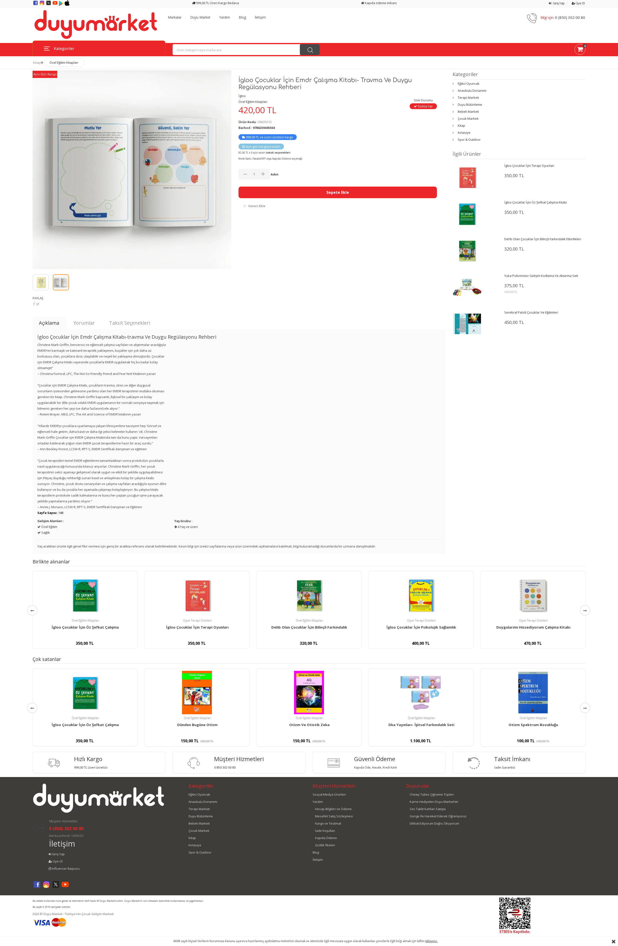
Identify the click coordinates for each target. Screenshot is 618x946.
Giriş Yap (558, 3)
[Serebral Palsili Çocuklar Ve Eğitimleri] (467, 324)
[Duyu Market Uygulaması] (61, 4)
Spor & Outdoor (469, 139)
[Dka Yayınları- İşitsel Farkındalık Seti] (421, 692)
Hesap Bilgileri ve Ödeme (333, 809)
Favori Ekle (256, 206)
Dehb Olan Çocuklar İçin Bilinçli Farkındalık (309, 627)
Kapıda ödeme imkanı (380, 3)
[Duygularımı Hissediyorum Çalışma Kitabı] (533, 595)
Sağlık (45, 532)
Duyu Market (200, 17)
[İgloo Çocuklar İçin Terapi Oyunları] (467, 177)
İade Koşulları (325, 830)
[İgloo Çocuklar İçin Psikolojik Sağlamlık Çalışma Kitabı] (421, 595)
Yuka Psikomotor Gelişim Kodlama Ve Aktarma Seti (541, 275)
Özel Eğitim (49, 527)
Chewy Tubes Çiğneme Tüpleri (432, 794)
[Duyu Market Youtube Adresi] (55, 4)
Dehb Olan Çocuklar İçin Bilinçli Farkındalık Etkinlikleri (542, 239)
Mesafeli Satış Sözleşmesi (334, 816)
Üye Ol (580, 3)
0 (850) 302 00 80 (570, 17)
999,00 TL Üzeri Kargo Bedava (217, 3)
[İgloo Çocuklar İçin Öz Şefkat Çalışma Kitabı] (467, 213)
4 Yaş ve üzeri (187, 527)
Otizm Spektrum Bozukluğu (533, 724)
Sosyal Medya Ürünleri (329, 794)
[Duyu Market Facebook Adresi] (36, 4)
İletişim (260, 17)
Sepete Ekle (337, 192)
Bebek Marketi (468, 111)
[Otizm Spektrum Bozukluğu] (533, 692)
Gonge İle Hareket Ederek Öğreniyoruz (438, 816)
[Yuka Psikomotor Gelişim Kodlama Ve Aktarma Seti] (467, 287)
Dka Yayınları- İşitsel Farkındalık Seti (421, 724)
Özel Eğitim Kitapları (63, 62)
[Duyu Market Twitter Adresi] (49, 4)
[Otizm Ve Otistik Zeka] (309, 692)
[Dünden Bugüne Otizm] (197, 692)
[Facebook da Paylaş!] (34, 304)
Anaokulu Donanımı (472, 90)
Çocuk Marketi (468, 118)
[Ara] (310, 49)
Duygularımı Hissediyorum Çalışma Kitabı (533, 627)
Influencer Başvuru (65, 868)
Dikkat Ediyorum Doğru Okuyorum (434, 823)
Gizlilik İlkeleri (325, 845)
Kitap (37, 62)
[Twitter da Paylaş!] (38, 304)
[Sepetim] (580, 50)
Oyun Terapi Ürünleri (197, 620)
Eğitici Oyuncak (468, 83)
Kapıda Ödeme (326, 838)
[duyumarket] (95, 24)
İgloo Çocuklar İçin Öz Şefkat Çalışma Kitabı (535, 202)
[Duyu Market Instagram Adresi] (42, 4)
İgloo (242, 96)
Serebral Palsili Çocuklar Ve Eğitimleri (531, 312)
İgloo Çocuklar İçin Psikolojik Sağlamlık (421, 627)
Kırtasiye (464, 132)
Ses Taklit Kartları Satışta (428, 809)
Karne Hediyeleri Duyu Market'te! (434, 801)
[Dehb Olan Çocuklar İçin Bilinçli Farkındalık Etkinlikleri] (467, 250)
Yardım (224, 17)
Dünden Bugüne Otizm (197, 724)
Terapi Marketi (468, 97)
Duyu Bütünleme (470, 104)
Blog (242, 17)
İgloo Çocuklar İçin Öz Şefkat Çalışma (85, 627)
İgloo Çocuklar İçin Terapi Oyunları (529, 165)
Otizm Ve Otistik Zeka (309, 724)
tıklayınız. (431, 941)
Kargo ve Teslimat (328, 823)
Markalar (175, 17)
